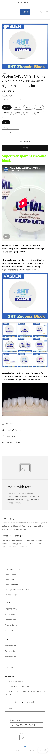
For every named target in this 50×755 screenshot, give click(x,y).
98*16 (39, 107)
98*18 (6, 113)
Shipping (4, 99)
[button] (3, 12)
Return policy (10, 614)
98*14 (28, 107)
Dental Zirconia (11, 574)
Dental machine (11, 585)
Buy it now (25, 148)
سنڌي (24, 738)
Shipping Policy (11, 609)
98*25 (39, 113)
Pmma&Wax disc (11, 595)
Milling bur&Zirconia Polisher (17, 590)
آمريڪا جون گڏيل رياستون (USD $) (23, 725)
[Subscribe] (42, 709)
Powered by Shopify (29, 750)
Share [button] (7, 448)
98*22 (28, 113)
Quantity (5, 128)
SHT (6, 122)
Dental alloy (10, 579)
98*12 (17, 107)
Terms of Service (11, 625)
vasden (22, 750)
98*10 (6, 107)
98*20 (17, 113)
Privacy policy (10, 630)
